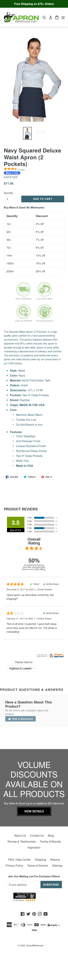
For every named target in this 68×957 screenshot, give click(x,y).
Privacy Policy (14, 865)
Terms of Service (37, 865)
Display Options (23, 662)
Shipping (40, 860)
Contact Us (37, 835)
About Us (20, 835)
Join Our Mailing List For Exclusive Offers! (34, 876)
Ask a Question (22, 718)
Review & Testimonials (21, 841)
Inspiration (34, 847)
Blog (51, 835)
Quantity (8, 193)
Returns (55, 860)
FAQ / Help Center (19, 860)
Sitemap (57, 865)
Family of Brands (50, 841)
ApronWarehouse (34, 945)
